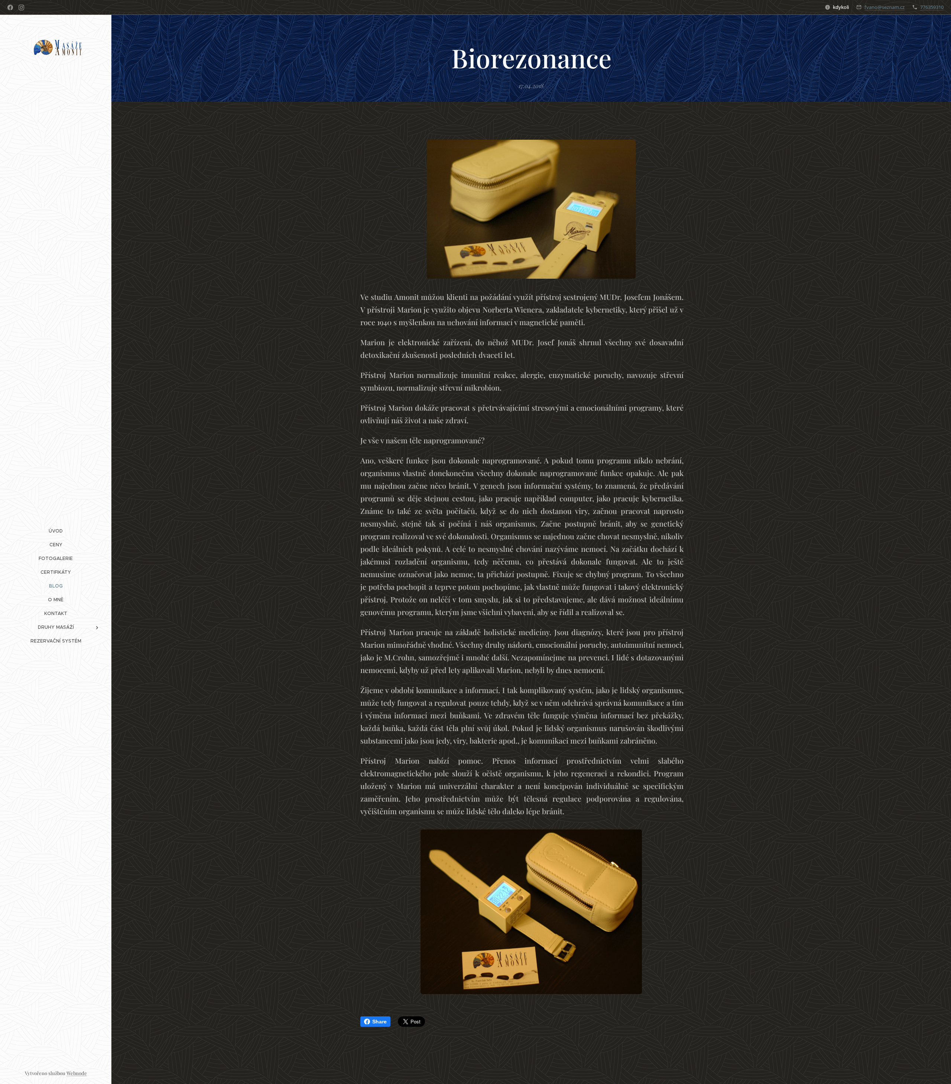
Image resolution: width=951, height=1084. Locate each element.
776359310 (932, 7)
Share (379, 1022)
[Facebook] (10, 7)
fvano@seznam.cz (884, 7)
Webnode (76, 1073)
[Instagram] (21, 7)
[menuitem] (55, 531)
